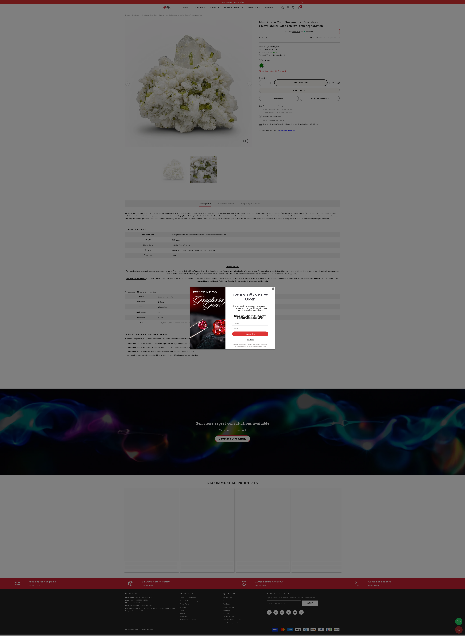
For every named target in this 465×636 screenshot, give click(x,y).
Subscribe (250, 334)
